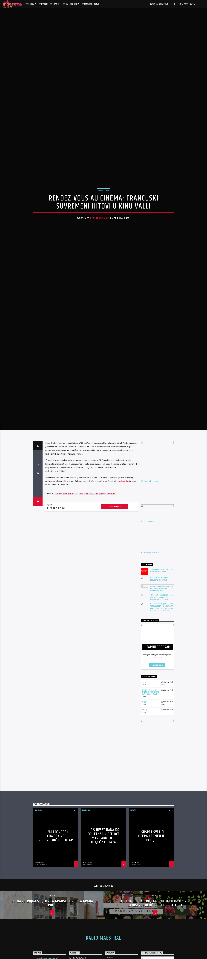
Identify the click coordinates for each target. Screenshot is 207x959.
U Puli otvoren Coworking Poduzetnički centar (160, 687)
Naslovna (32, 4)
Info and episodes (157, 773)
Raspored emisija (72, 4)
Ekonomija (38, 919)
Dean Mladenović (100, 268)
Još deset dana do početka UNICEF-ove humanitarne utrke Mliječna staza (161, 706)
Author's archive (114, 615)
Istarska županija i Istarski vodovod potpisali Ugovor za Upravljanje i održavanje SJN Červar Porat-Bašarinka (161, 715)
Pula (107, 241)
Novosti (44, 4)
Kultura (101, 241)
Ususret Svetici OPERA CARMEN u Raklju (151, 945)
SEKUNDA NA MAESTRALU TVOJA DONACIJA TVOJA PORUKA (161, 679)
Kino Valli (84, 602)
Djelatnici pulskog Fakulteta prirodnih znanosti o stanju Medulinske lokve (161, 697)
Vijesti (144, 790)
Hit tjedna (146, 818)
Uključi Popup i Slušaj (186, 4)
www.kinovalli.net (123, 590)
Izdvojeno (56, 4)
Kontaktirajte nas (91, 4)
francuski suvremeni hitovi (66, 602)
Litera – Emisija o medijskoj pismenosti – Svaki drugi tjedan (151, 800)
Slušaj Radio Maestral (159, 4)
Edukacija (86, 919)
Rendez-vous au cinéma (105, 602)
